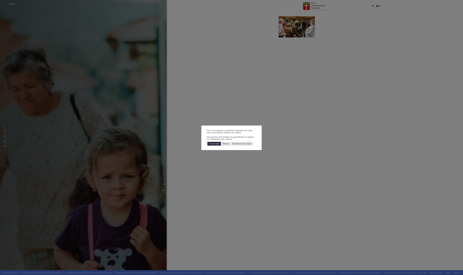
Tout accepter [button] (214, 144)
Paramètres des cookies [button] (241, 144)
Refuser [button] (226, 144)
